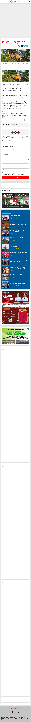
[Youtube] (18, 132)
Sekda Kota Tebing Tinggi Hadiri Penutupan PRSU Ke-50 (18, 231)
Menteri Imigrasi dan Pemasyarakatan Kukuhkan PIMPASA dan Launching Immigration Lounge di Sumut (19, 216)
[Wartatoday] (16, 1)
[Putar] (4, 206)
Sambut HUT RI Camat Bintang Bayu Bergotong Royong (15, 125)
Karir (27, 718)
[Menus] (2, 1)
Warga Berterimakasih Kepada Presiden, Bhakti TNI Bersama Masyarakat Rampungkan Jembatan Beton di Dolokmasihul (19, 275)
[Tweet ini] (22, 46)
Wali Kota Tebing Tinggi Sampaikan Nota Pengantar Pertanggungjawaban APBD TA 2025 (19, 246)
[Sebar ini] (19, 46)
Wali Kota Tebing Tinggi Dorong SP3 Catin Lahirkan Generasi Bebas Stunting (18, 283)
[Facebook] (12, 132)
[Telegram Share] (24, 46)
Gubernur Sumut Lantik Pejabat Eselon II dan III (23, 138)
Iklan (2, 719)
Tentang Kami (20, 717)
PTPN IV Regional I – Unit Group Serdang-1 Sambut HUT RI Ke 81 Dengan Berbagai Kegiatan (17, 238)
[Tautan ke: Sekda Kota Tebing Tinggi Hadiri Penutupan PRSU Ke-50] (5, 232)
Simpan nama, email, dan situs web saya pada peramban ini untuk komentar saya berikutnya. (14, 173)
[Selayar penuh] (27, 206)
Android (7, 719)
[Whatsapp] (27, 46)
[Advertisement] (15, 20)
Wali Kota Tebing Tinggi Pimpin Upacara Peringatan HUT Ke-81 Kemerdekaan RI (17, 268)
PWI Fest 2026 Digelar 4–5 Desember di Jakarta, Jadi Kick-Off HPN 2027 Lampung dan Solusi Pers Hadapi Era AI (19, 223)
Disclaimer (21, 718)
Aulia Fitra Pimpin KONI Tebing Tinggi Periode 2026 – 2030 (19, 260)
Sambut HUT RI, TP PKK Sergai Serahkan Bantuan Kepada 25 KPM (8, 138)
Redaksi (3, 718)
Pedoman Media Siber (12, 718)
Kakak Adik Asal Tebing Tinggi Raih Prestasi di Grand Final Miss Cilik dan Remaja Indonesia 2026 (19, 253)
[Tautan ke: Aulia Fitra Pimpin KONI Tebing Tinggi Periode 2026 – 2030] (5, 262)
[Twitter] (15, 132)
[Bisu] (24, 206)
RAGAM (3, 46)
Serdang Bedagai (9, 46)
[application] (15, 200)
